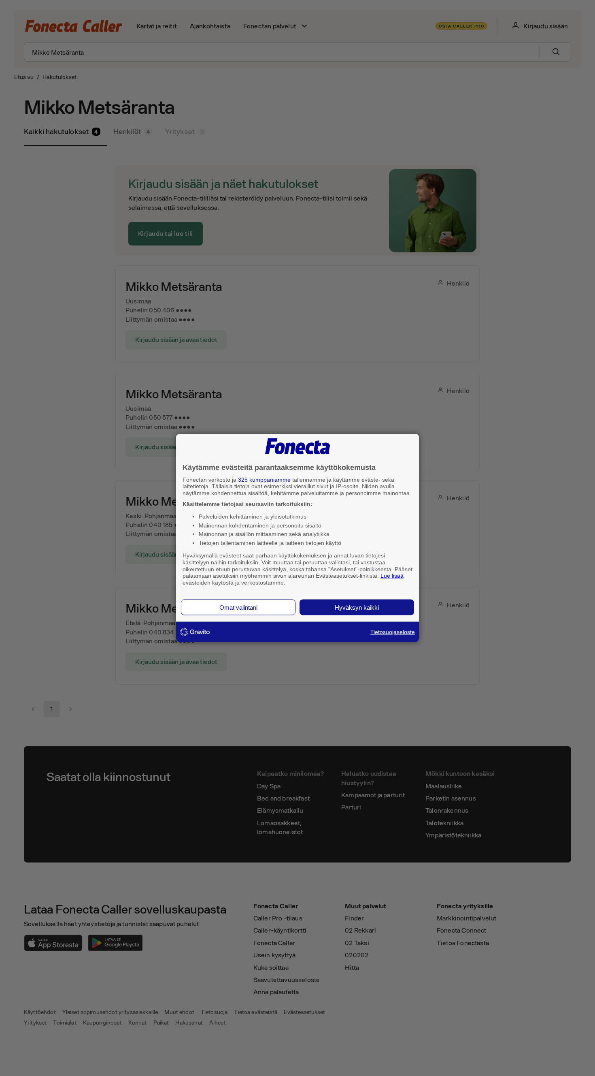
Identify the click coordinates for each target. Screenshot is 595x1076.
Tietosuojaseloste (392, 631)
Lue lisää (392, 575)
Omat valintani (238, 607)
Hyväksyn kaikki (357, 607)
